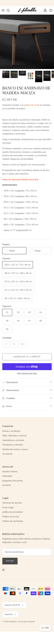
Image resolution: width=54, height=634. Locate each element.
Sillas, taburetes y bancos (14, 435)
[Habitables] (27, 10)
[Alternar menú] (3, 10)
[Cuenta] (44, 10)
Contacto (6, 485)
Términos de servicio (12, 502)
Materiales (7, 476)
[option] (27, 42)
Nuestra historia (9, 471)
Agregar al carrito (27, 356)
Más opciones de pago (27, 373)
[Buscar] (9, 10)
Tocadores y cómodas (12, 444)
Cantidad (6, 337)
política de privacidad (12, 511)
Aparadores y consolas (13, 440)
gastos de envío (31, 105)
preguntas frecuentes (12, 480)
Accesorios (7, 453)
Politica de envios (10, 516)
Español (8, 614)
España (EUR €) (12, 605)
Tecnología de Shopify (26, 621)
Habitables (13, 621)
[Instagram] (3, 570)
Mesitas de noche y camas (15, 449)
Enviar (10, 561)
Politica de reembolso (12, 521)
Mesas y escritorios (11, 431)
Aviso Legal (8, 507)
